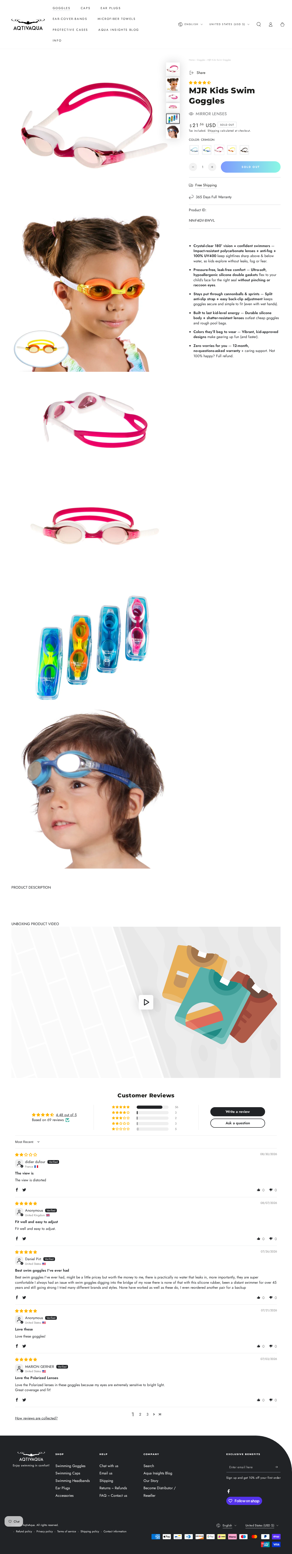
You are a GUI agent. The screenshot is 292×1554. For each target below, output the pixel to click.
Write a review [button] (238, 1111)
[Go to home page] (28, 24)
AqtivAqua (29, 1525)
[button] (259, 24)
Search (148, 1465)
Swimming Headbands (72, 1480)
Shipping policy (90, 1531)
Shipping (213, 131)
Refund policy (24, 1531)
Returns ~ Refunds (113, 1488)
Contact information (115, 1531)
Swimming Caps (67, 1473)
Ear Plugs (62, 1488)
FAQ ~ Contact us (113, 1495)
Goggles (201, 60)
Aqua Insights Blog (157, 1473)
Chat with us (108, 1465)
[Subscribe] (278, 1467)
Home (192, 60)
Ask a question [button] (238, 1123)
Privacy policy (44, 1531)
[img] (26, 1154)
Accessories (64, 1495)
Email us (105, 1473)
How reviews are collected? (36, 1418)
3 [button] (147, 1414)
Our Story (150, 1480)
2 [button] (140, 1414)
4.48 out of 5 (66, 1114)
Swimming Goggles (70, 1465)
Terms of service (66, 1531)
